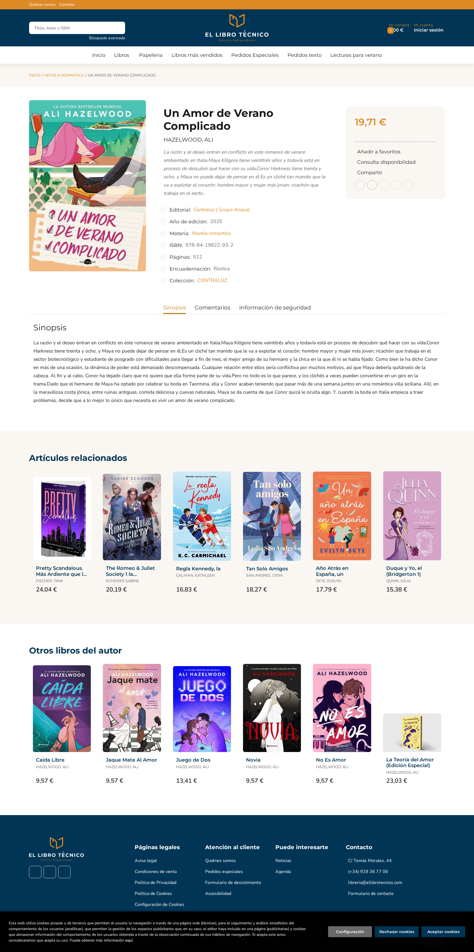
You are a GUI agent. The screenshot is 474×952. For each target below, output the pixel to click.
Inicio (35, 75)
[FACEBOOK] (35, 872)
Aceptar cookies (443, 931)
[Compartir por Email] (396, 185)
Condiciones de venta (156, 872)
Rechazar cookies (396, 931)
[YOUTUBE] (64, 872)
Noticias (283, 861)
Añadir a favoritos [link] (378, 152)
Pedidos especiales (224, 872)
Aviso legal (146, 861)
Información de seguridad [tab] (275, 307)
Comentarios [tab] (212, 307)
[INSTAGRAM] (50, 872)
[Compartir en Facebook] (360, 185)
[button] (399, 28)
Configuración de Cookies (159, 905)
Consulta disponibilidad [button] (386, 162)
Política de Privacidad (155, 883)
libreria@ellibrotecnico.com (375, 883)
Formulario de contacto (371, 894)
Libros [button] (121, 55)
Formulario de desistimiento (233, 883)
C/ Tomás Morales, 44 (370, 861)
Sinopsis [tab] (174, 307)
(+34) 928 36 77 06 (368, 872)
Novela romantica (64, 75)
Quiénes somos (42, 5)
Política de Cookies (153, 894)
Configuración (350, 931)
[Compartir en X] (372, 185)
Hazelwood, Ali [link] (188, 139)
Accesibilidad (218, 894)
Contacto (67, 5)
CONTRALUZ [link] (212, 280)
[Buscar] (116, 28)
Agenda (283, 872)
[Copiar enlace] (408, 185)
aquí (128, 940)
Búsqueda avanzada (107, 38)
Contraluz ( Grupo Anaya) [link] (222, 209)
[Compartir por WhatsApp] (384, 185)
